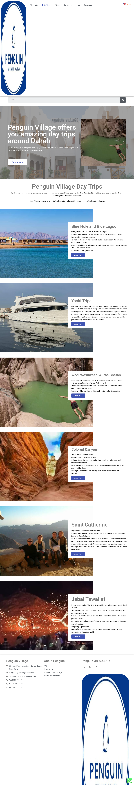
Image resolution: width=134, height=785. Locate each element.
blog (78, 5)
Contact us (68, 5)
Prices (57, 5)
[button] (17, 162)
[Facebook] (90, 667)
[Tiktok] (95, 667)
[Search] (123, 100)
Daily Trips (46, 5)
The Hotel (34, 5)
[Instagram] (84, 667)
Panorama (88, 5)
